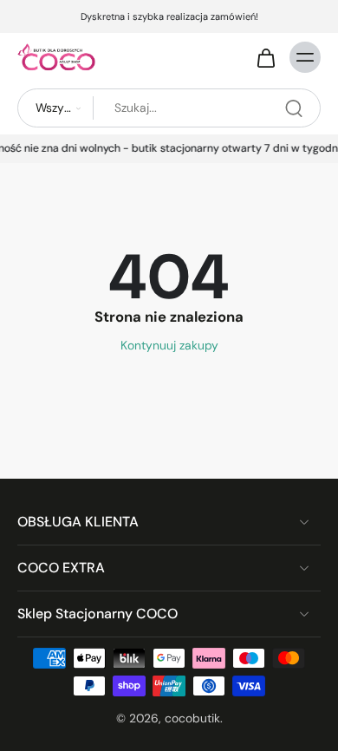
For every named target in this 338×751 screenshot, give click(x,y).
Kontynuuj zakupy (169, 345)
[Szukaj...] (294, 108)
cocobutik (192, 718)
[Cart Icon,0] (265, 57)
